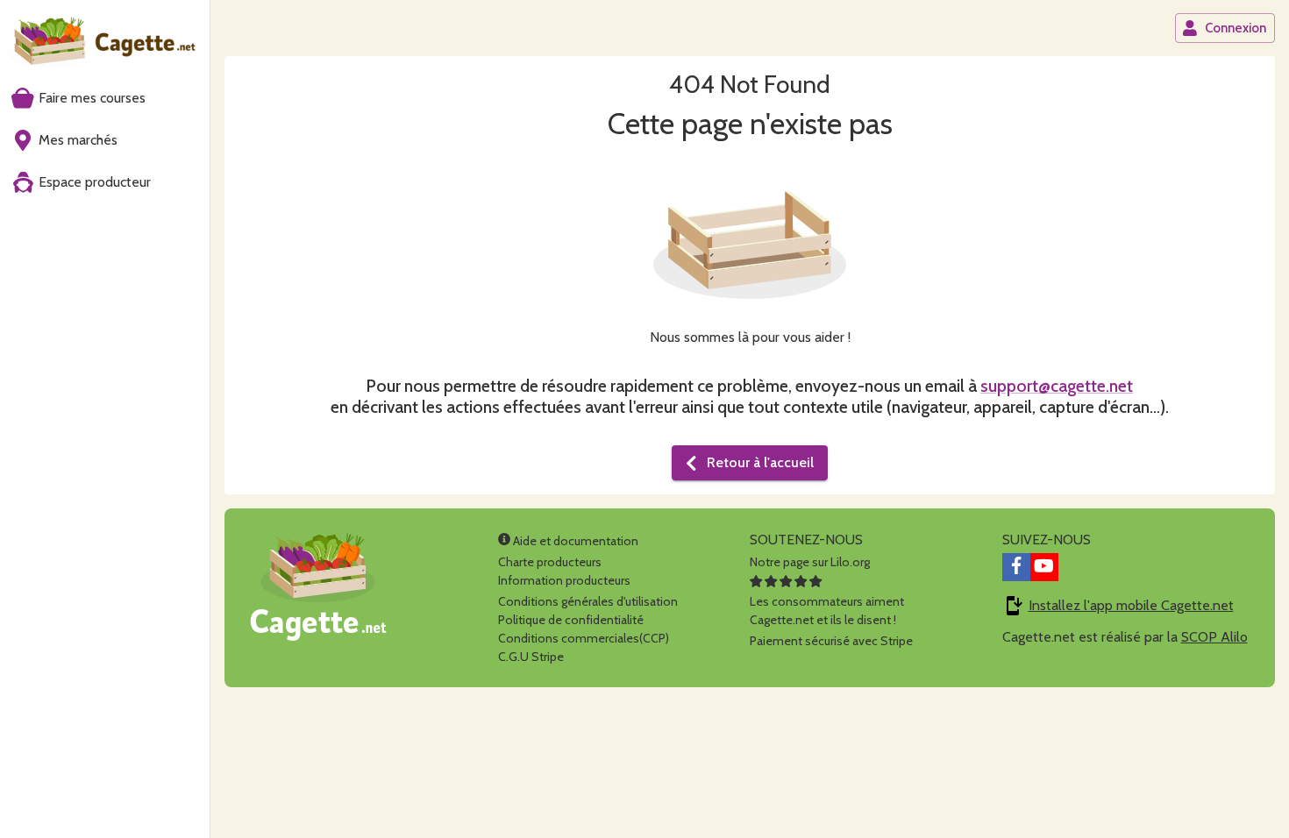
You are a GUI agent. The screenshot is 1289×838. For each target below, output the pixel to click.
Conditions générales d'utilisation (588, 601)
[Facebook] (1016, 567)
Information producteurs (564, 580)
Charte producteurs (550, 562)
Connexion (1235, 28)
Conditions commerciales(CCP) (583, 638)
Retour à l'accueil (760, 462)
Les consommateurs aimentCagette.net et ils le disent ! (827, 610)
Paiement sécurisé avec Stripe (831, 641)
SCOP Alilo (1214, 636)
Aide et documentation (574, 541)
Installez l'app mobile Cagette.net (1131, 605)
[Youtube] (1044, 567)
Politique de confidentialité (571, 620)
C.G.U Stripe (531, 656)
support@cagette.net (1056, 385)
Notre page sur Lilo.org (810, 562)
